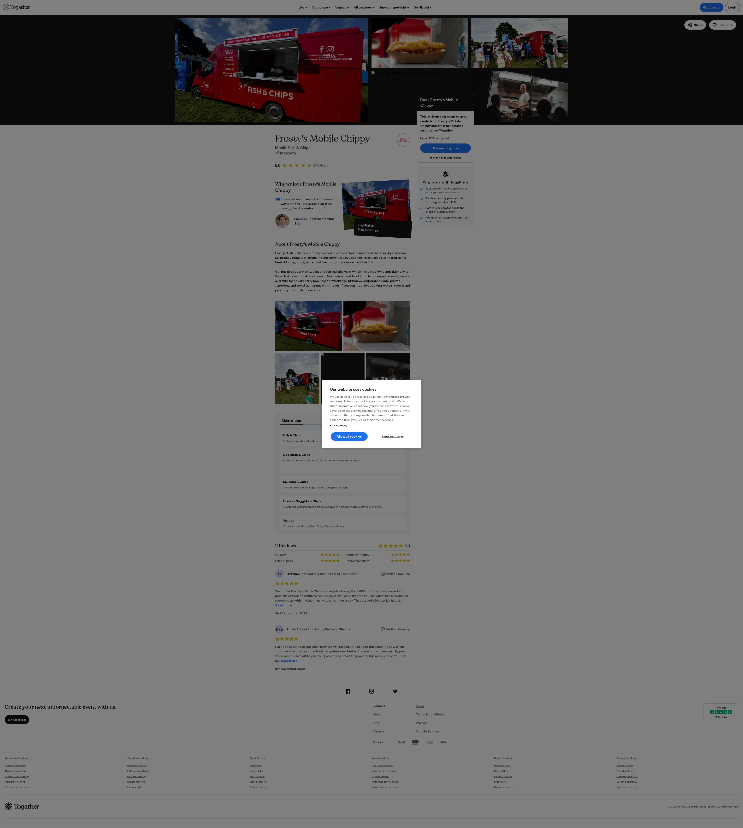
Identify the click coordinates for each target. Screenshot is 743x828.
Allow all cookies (349, 436)
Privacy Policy (338, 425)
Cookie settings (392, 436)
